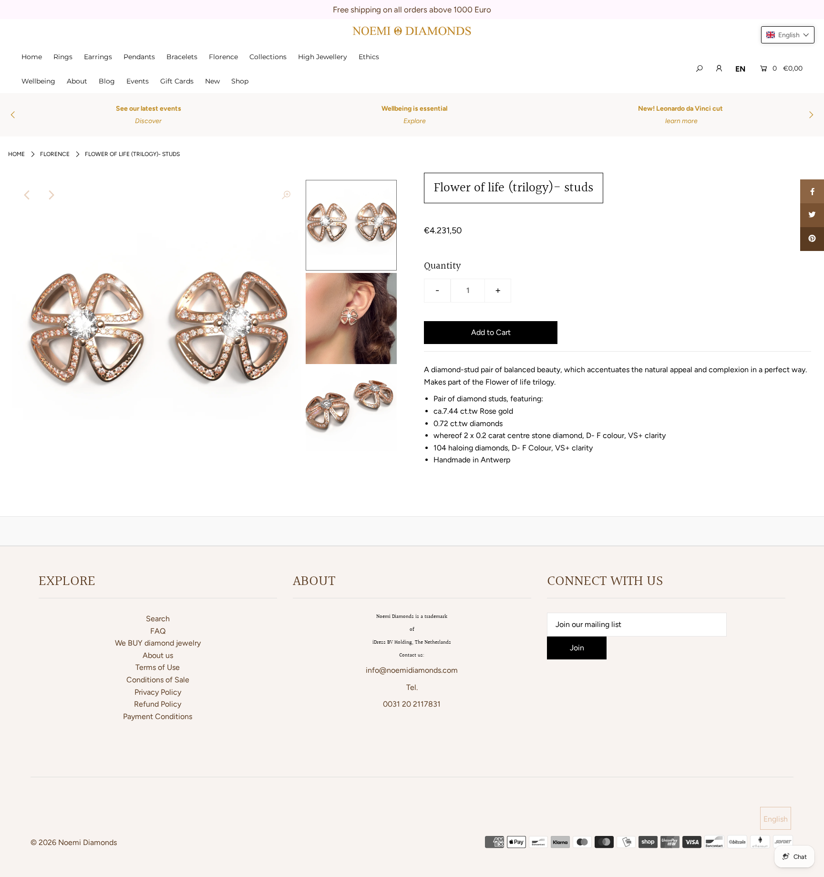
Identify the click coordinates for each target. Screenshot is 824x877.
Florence (223, 56)
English (775, 819)
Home (31, 56)
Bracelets (181, 56)
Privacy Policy (157, 692)
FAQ (157, 631)
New (212, 81)
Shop (239, 81)
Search (158, 618)
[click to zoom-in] (286, 195)
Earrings (98, 56)
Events (137, 81)
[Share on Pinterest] (812, 239)
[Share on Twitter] (812, 215)
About (77, 81)
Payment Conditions (157, 716)
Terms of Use (157, 667)
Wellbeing (38, 81)
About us (158, 655)
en (740, 68)
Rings (62, 56)
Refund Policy (157, 704)
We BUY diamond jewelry (158, 642)
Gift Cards (177, 81)
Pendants (139, 56)
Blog (107, 81)
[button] (788, 35)
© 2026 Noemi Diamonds (74, 842)
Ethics (369, 56)
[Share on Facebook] (812, 191)
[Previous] (27, 195)
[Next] (51, 195)
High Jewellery (322, 56)
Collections (268, 56)
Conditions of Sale (157, 679)
